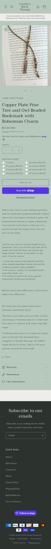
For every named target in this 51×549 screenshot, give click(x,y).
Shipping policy (35, 543)
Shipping (5, 131)
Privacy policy (36, 539)
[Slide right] (32, 91)
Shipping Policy (13, 489)
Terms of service (19, 543)
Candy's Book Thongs (24, 535)
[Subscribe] (42, 435)
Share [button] (7, 357)
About (8, 476)
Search (9, 457)
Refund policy (23, 539)
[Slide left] (19, 91)
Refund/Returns (13, 495)
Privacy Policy (12, 482)
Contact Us (11, 470)
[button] (6, 7)
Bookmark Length (10, 159)
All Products (11, 463)
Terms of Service (13, 502)
